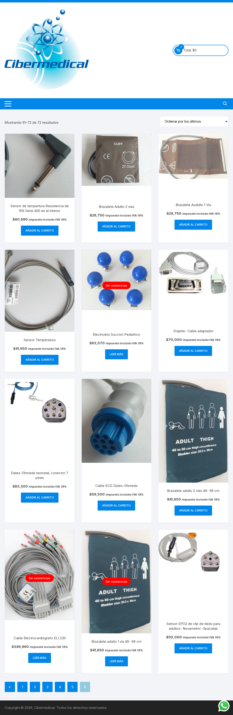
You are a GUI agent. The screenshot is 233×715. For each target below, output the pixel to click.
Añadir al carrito (39, 230)
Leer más (116, 354)
